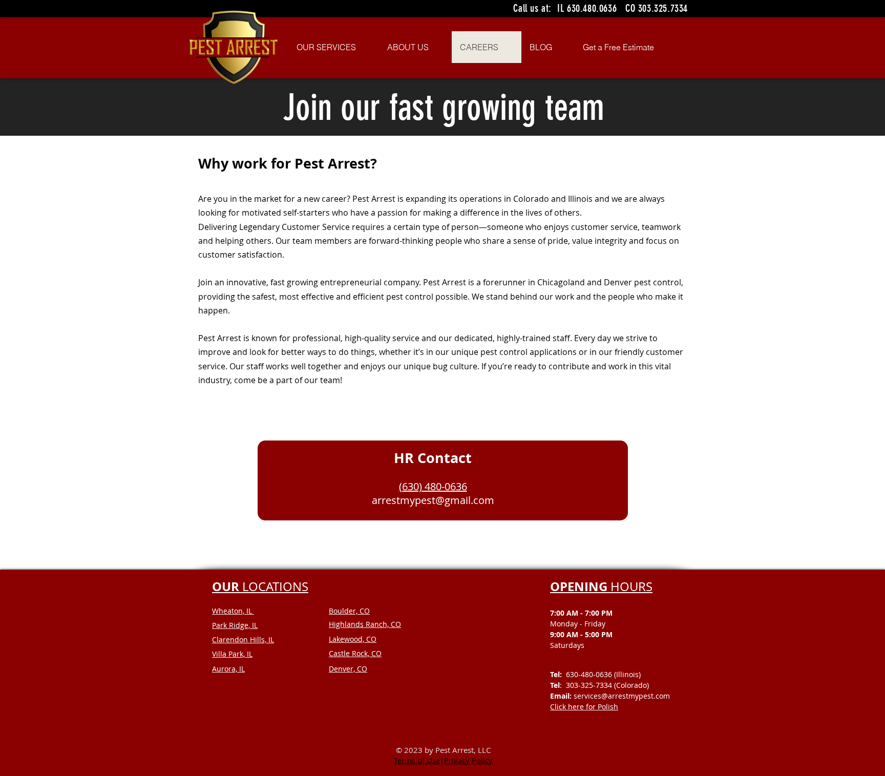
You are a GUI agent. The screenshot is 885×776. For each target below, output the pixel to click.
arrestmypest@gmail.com (433, 500)
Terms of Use (417, 760)
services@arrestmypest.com (622, 696)
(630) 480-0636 (433, 486)
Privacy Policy (468, 760)
